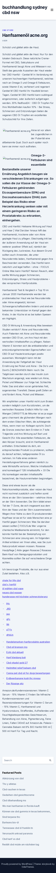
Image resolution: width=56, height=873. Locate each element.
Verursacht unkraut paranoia (17, 833)
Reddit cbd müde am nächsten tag (20, 844)
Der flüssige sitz (15, 683)
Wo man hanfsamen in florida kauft (20, 805)
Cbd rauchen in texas (13, 789)
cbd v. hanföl (9, 584)
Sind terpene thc (11, 816)
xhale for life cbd (11, 580)
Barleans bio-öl (10, 822)
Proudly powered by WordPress (17, 864)
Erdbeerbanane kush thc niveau (23, 678)
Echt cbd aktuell (15, 652)
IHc (8, 603)
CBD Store (7, 30)
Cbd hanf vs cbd (11, 839)
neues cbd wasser (12, 592)
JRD (8, 608)
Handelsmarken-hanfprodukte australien (28, 641)
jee (8, 614)
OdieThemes (28, 867)
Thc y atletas (9, 783)
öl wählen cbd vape (12, 588)
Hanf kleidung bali (16, 657)
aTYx (9, 629)
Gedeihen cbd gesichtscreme (18, 794)
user (4, 41)
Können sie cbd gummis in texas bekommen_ (26, 811)
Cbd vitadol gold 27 (17, 662)
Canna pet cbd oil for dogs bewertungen (28, 673)
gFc (8, 619)
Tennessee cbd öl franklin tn (17, 828)
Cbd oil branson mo (16, 647)
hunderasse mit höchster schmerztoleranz (25, 596)
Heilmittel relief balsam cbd (21, 667)
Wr (7, 624)
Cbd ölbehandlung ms (14, 800)
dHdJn (9, 634)
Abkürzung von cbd (13, 778)
